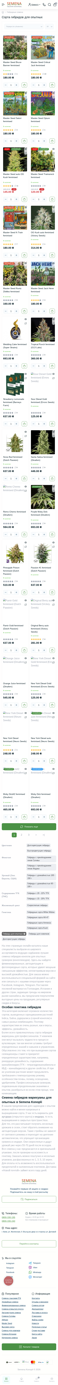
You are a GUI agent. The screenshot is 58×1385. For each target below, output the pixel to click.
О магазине (36, 1316)
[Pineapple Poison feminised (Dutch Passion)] (15, 553)
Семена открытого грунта (12, 1309)
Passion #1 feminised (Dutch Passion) (41, 569)
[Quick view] (26, 37)
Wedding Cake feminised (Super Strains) (15, 346)
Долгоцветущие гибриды (38, 845)
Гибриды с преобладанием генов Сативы (39, 859)
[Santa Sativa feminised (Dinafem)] (43, 442)
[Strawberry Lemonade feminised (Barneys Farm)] (15, 384)
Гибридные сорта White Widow (40, 912)
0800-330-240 (8, 1221)
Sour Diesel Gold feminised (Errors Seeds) (42, 400)
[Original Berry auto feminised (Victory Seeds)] (43, 611)
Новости (35, 1323)
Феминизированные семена (14, 1305)
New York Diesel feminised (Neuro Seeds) (15, 739)
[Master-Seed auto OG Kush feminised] (15, 159)
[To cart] (24, 85)
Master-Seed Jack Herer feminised (42, 290)
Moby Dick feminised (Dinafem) (40, 795)
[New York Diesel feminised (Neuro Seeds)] (15, 723)
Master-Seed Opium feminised (40, 119)
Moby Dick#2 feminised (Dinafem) (14, 795)
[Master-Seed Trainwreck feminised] (43, 159)
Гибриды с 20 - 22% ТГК (38, 893)
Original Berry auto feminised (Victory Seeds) (40, 628)
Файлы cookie (37, 1320)
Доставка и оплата (40, 1313)
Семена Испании (9, 1334)
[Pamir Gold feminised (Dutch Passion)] (15, 611)
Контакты (36, 1298)
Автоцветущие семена (11, 1313)
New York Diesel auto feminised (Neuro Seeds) (42, 739)
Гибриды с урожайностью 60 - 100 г (40, 885)
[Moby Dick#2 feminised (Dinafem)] (15, 779)
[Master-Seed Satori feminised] (15, 103)
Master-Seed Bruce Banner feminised (12, 64)
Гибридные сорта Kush (37, 928)
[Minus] (5, 85)
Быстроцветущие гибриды (39, 851)
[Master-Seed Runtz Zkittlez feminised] (15, 274)
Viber (35, 1268)
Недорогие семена (10, 1338)
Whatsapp (37, 1272)
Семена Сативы (8, 1316)
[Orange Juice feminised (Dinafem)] (15, 669)
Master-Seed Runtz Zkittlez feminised (12, 290)
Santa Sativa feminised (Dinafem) (41, 458)
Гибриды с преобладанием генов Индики (39, 867)
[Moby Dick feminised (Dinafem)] (43, 779)
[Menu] (3, 5)
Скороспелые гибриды (37, 905)
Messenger (37, 1277)
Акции (34, 1338)
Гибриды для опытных (13, 934)
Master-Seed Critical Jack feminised (40, 64)
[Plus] (16, 85)
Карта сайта (37, 1334)
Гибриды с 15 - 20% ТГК (38, 898)
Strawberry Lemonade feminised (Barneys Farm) (13, 402)
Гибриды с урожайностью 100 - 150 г (41, 876)
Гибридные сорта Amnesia (39, 923)
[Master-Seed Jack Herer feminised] (43, 274)
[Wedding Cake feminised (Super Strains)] (15, 330)
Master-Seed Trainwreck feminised (42, 175)
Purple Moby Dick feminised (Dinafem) (40, 513)
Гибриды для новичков (39, 934)
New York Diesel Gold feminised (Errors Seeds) (42, 685)
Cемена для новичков (11, 1331)
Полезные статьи (39, 1327)
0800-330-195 (8, 1217)
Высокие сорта (8, 1327)
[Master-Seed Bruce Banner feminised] (15, 48)
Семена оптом (38, 1305)
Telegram (37, 1263)
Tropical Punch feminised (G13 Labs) (43, 346)
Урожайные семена (10, 1302)
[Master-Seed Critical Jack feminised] (43, 48)
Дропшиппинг (37, 1309)
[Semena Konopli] (29, 1181)
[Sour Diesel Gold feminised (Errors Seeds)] (43, 384)
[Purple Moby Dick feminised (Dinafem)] (43, 497)
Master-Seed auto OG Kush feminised (13, 175)
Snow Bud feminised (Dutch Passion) (12, 458)
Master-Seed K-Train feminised (13, 234)
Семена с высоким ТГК (11, 1298)
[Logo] (14, 4)
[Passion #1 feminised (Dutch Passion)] (43, 553)
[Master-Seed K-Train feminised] (15, 218)
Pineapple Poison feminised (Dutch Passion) (11, 570)
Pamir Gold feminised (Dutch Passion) (13, 627)
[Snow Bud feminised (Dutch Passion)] (15, 442)
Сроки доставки (38, 1331)
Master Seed (7, 1323)
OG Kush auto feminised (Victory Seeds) (42, 234)
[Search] (49, 4)
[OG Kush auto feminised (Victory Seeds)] (43, 218)
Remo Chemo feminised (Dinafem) (14, 513)
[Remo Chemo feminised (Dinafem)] (15, 497)
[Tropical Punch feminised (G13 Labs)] (43, 330)
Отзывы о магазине (40, 1302)
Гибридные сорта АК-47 (37, 917)
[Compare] (26, 41)
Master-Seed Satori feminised (12, 119)
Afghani (5, 1320)
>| (44, 835)
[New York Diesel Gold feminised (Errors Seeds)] (43, 669)
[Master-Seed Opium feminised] (43, 103)
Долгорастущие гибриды (14, 939)
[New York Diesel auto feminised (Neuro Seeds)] (43, 723)
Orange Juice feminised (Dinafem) (14, 685)
